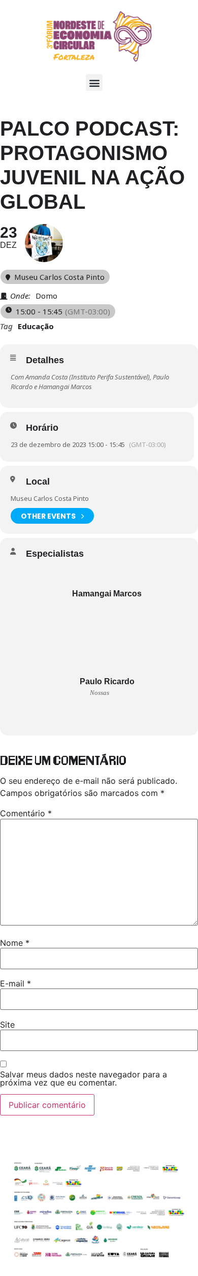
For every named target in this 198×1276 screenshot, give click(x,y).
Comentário (26, 813)
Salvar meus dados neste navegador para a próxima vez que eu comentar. (83, 1078)
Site (7, 1024)
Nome (14, 943)
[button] (94, 82)
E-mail (15, 983)
